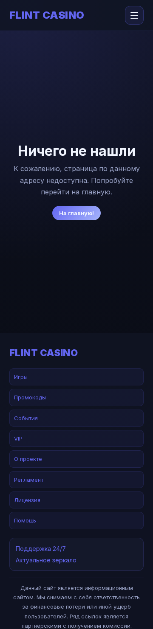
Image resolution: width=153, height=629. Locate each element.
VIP (18, 438)
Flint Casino (47, 15)
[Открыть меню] (134, 15)
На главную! (76, 213)
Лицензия (27, 500)
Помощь (25, 520)
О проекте (28, 458)
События (26, 418)
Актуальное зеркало (46, 560)
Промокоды (30, 397)
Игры (21, 376)
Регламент (28, 479)
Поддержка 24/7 (41, 548)
